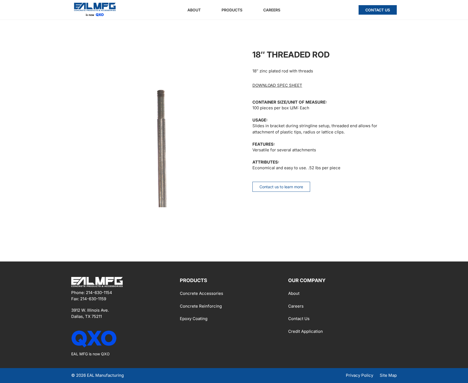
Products (232, 10)
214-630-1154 (99, 292)
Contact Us (377, 10)
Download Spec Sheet (277, 85)
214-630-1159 (93, 298)
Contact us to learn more (281, 186)
